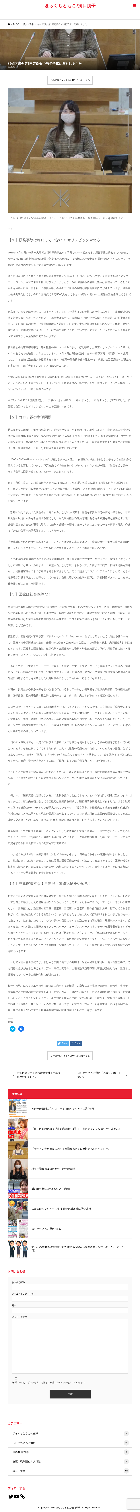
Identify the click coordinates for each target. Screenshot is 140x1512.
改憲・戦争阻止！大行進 (70, 1461)
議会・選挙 (70, 1470)
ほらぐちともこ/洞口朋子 (70, 5)
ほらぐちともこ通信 (70, 1442)
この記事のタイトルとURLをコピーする (70, 80)
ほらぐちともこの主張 (70, 1433)
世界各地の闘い (70, 1452)
